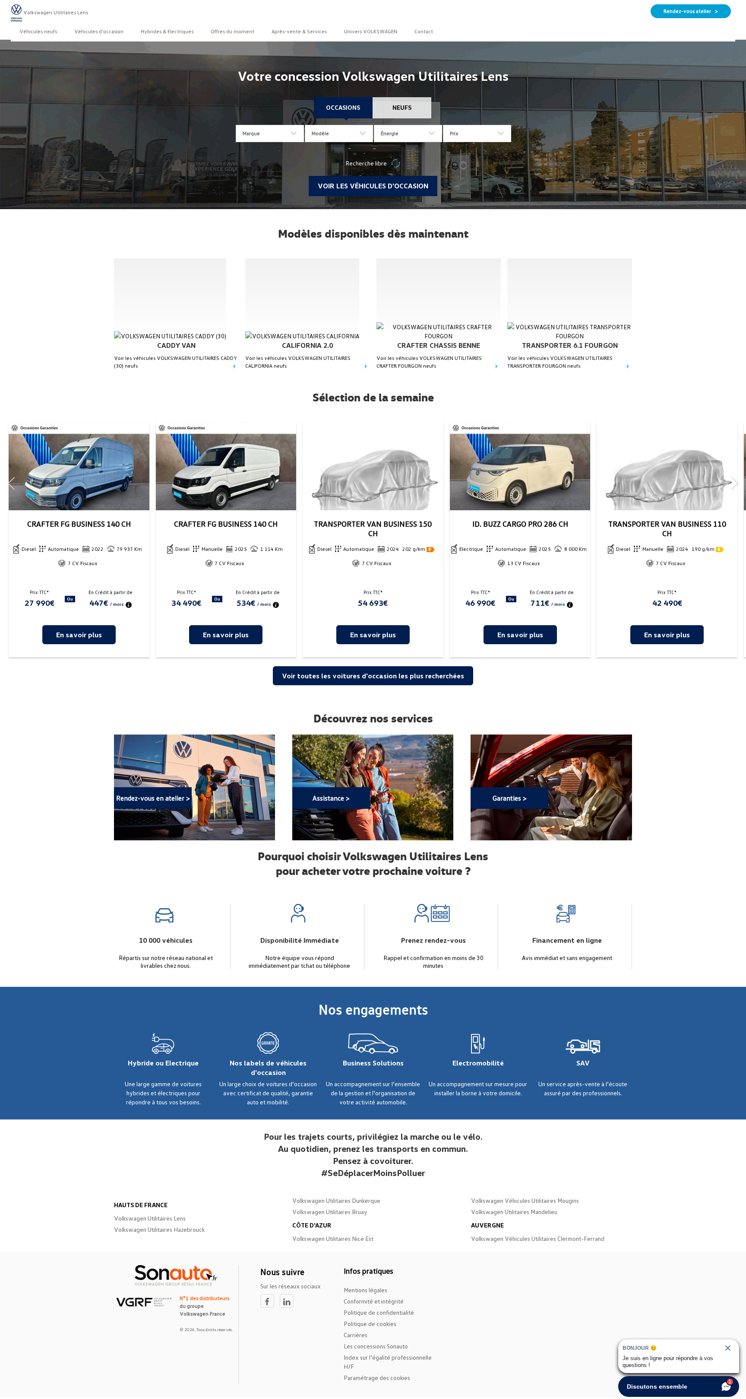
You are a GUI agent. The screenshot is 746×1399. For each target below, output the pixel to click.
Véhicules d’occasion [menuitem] (98, 31)
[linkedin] (289, 1301)
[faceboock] (270, 1301)
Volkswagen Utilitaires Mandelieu (514, 1211)
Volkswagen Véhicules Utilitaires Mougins (525, 1200)
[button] (11, 484)
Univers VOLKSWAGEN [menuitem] (370, 31)
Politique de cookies (370, 1323)
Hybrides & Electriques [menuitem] (167, 31)
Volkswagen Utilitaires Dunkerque (336, 1200)
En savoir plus (79, 634)
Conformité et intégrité (374, 1301)
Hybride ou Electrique (163, 1063)
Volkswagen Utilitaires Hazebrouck (159, 1229)
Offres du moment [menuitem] (232, 31)
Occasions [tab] (343, 107)
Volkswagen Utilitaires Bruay (329, 1211)
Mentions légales (365, 1290)
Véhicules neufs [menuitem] (38, 31)
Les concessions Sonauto (376, 1346)
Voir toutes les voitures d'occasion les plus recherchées (373, 675)
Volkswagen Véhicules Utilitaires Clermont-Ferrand (537, 1238)
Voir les (175, 362)
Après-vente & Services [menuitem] (299, 31)
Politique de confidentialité (379, 1312)
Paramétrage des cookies (377, 1377)
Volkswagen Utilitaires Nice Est (332, 1238)
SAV (583, 1063)
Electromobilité (478, 1063)
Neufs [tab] (401, 107)
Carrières (355, 1335)
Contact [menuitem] (423, 31)
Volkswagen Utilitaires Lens (150, 1218)
